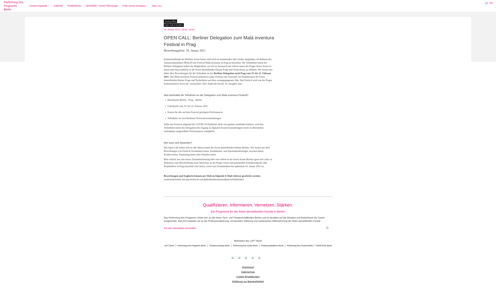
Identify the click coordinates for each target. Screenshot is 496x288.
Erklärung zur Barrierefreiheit (248, 281)
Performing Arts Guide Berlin (245, 246)
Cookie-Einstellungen (248, 277)
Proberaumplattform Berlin (272, 246)
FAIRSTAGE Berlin (324, 246)
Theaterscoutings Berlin (219, 246)
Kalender (58, 6)
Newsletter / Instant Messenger (102, 6)
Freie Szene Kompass (134, 6)
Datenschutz (248, 272)
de (486, 3)
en (491, 3)
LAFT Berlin (169, 246)
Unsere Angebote (38, 6)
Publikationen (74, 6)
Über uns (157, 6)
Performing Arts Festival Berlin (300, 246)
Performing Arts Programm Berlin (14, 6)
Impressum (248, 267)
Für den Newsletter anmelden (180, 228)
